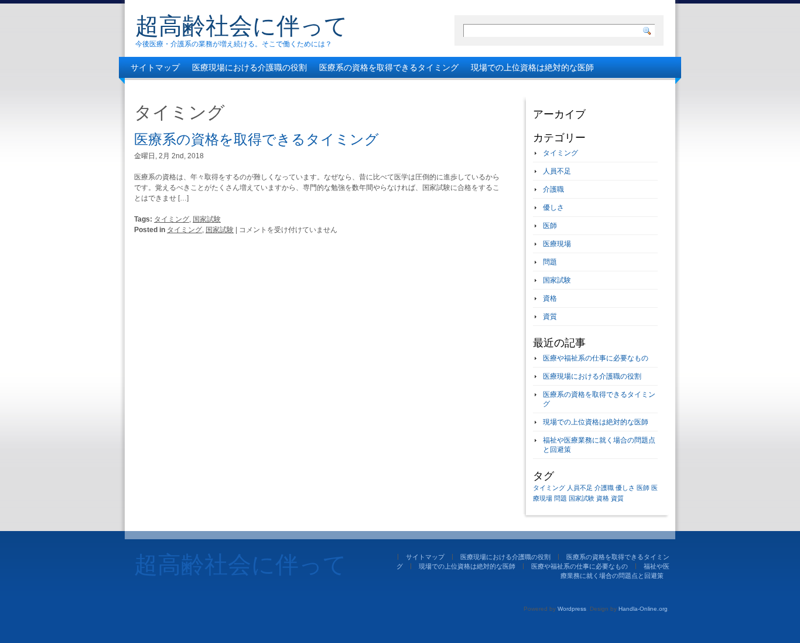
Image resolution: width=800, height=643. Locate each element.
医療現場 (557, 244)
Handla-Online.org (643, 608)
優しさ (553, 207)
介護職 (553, 189)
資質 (550, 316)
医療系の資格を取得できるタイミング (389, 67)
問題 (550, 262)
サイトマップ (155, 67)
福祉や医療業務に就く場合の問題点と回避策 (348, 88)
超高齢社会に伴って (241, 26)
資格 (550, 298)
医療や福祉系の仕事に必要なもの (192, 88)
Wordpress (572, 608)
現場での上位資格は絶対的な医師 (532, 67)
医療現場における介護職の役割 (249, 67)
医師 (550, 226)
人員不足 (557, 171)
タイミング (171, 219)
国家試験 (207, 219)
